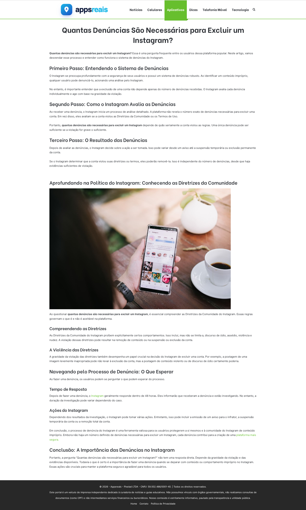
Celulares (154, 9)
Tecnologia (240, 9)
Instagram (97, 395)
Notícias (136, 9)
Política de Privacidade (163, 503)
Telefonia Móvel (215, 9)
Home (134, 503)
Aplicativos (175, 9)
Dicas (193, 9)
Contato (144, 503)
